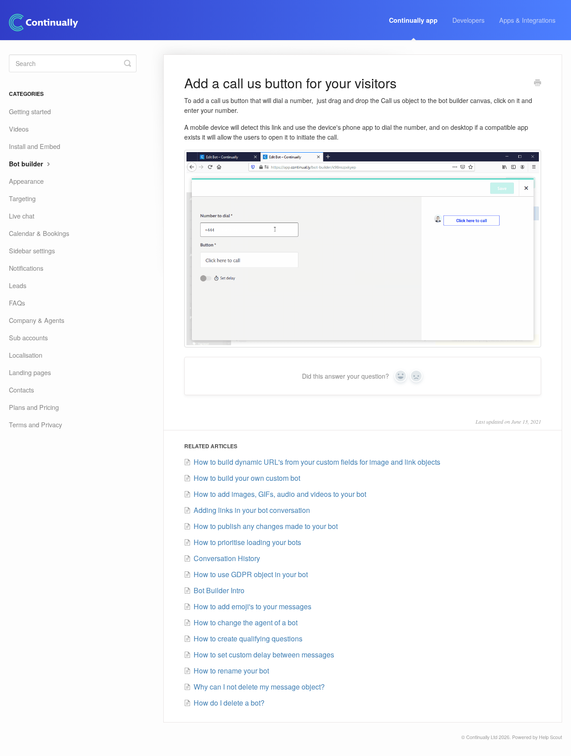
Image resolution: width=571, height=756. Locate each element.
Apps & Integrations (527, 20)
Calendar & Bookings (39, 233)
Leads (17, 285)
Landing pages (30, 372)
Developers (468, 20)
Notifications (26, 268)
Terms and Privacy (35, 424)
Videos (19, 128)
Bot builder (27, 163)
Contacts (21, 389)
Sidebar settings (32, 250)
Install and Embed (34, 146)
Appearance (26, 181)
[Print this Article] (537, 83)
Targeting (22, 198)
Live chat (21, 215)
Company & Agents (36, 320)
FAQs (17, 302)
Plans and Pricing (34, 407)
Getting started (30, 111)
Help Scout (550, 737)
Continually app (413, 20)
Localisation (25, 354)
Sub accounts (28, 337)
